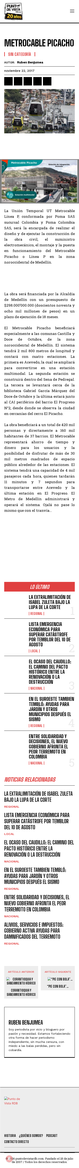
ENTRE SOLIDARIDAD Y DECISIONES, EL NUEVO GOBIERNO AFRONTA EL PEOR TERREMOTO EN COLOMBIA (48, 747)
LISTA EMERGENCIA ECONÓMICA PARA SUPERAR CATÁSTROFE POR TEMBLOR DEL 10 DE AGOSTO (50, 634)
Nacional (36, 688)
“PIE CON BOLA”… (58, 986)
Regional (36, 613)
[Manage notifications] (9, 1158)
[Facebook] (8, 81)
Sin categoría (19, 54)
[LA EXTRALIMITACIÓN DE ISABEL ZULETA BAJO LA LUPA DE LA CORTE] (14, 604)
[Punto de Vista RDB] (13, 11)
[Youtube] (54, 1125)
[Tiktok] (31, 1125)
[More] (57, 81)
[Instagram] (43, 1125)
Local (34, 651)
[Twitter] (20, 1125)
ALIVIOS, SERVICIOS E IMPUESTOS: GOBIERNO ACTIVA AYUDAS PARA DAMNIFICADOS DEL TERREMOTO (33, 931)
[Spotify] (66, 1125)
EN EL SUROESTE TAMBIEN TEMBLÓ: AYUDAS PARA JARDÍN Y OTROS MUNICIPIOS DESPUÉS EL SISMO (51, 709)
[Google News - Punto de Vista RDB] (39, 554)
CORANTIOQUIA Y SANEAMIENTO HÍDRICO (21, 992)
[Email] (47, 81)
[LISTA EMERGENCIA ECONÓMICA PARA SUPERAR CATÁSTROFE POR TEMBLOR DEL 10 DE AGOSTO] (14, 631)
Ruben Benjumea (30, 62)
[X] (18, 81)
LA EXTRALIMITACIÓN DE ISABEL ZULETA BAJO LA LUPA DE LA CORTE (50, 602)
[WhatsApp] (37, 81)
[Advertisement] (39, 147)
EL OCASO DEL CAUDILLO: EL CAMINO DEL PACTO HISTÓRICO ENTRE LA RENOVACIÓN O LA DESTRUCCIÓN (50, 672)
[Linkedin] (28, 81)
